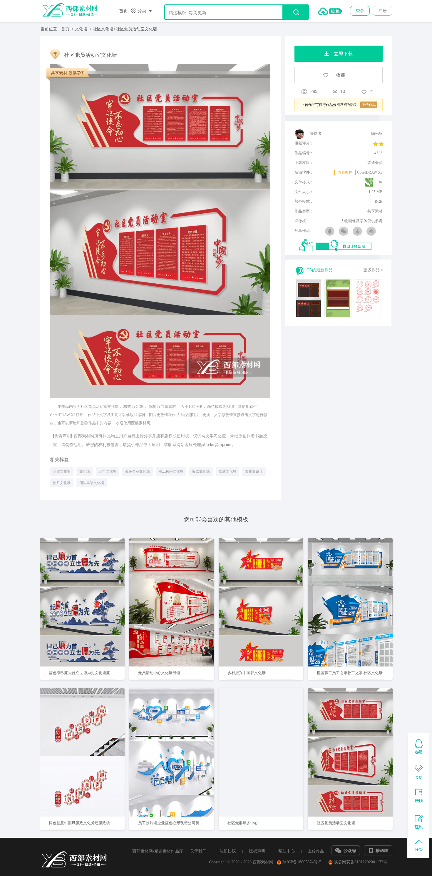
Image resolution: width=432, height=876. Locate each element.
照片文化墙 (62, 483)
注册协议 (228, 851)
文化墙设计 (254, 471)
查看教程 (345, 172)
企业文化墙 (62, 471)
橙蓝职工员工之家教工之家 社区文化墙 (350, 673)
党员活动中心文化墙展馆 (159, 673)
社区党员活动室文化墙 (336, 823)
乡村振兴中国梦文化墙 (246, 673)
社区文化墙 (103, 29)
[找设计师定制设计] (341, 245)
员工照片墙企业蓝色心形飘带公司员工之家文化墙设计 (184, 823)
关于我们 (198, 851)
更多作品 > (373, 270)
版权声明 (257, 851)
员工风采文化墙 (171, 471)
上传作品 (316, 851)
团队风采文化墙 (91, 483)
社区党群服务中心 (242, 823)
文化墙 (81, 29)
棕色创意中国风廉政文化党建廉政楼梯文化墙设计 (91, 823)
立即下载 (90, 583)
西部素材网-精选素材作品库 (157, 851)
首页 (123, 11)
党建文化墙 (227, 471)
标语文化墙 (201, 471)
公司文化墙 (107, 471)
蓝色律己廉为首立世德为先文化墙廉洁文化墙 (87, 673)
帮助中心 (286, 851)
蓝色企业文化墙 (137, 471)
